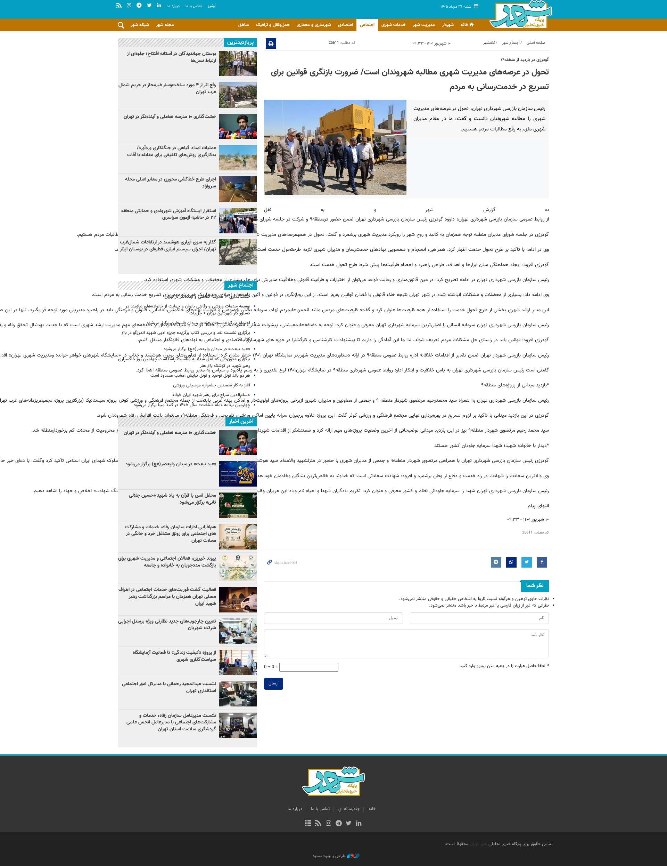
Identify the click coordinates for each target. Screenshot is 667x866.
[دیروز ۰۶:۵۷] (238, 252)
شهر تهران (478, 844)
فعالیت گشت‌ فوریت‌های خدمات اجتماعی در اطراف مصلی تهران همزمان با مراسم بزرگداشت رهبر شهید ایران (167, 596)
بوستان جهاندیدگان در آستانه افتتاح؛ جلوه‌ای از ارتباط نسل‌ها (171, 57)
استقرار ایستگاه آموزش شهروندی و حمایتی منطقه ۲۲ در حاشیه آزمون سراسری (168, 214)
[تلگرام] (338, 824)
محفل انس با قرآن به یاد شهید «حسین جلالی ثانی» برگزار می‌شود (172, 499)
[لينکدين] (358, 824)
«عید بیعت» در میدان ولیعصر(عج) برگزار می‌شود (207, 349)
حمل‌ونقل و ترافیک (273, 25)
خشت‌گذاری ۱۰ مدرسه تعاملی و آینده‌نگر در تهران (170, 117)
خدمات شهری (393, 25)
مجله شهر (165, 25)
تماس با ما (194, 6)
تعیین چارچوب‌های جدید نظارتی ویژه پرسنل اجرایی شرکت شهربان (167, 625)
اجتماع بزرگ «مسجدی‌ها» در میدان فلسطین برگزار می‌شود (198, 323)
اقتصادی (345, 25)
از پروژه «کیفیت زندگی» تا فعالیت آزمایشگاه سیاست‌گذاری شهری (174, 656)
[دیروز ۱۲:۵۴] (238, 220)
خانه (464, 25)
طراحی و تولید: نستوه (329, 856)
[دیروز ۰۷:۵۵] (238, 189)
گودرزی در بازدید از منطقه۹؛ (525, 59)
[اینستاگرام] (328, 824)
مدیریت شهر (424, 25)
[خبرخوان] (318, 824)
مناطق (243, 25)
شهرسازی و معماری (314, 25)
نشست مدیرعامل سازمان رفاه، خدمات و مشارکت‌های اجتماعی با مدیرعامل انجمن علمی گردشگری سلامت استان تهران (171, 722)
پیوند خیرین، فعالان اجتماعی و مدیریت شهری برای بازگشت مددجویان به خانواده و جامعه (167, 562)
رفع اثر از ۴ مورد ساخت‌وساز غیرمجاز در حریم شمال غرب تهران (167, 88)
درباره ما (173, 6)
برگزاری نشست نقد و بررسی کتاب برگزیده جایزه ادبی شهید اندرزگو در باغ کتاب (186, 336)
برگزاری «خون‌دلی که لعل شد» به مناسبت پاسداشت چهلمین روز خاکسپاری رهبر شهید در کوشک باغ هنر (184, 362)
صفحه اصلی (536, 43)
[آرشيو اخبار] (308, 824)
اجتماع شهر (511, 43)
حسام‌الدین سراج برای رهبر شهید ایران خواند (211, 395)
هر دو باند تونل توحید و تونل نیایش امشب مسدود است (200, 375)
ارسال (274, 683)
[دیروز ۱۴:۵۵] (238, 157)
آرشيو (212, 6)
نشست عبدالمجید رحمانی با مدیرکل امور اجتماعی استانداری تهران (169, 687)
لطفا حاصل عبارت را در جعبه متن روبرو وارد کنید (504, 666)
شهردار (448, 25)
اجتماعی (367, 25)
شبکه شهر (140, 25)
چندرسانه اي (349, 808)
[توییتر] (348, 824)
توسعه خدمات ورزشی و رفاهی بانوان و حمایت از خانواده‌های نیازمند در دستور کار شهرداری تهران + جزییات (187, 309)
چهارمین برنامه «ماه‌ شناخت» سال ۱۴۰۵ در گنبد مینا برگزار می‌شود (192, 405)
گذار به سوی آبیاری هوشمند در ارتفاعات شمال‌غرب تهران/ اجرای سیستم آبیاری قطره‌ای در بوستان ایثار (168, 246)
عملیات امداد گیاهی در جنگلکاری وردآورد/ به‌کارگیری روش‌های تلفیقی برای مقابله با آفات (171, 151)
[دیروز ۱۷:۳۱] (238, 94)
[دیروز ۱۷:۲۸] (238, 63)
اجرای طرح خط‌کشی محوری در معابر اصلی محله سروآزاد (170, 183)
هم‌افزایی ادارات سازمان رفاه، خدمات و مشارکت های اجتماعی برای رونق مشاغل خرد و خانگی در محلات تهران (170, 534)
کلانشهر (489, 43)
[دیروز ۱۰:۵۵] (238, 126)
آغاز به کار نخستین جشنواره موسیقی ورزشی (211, 385)
